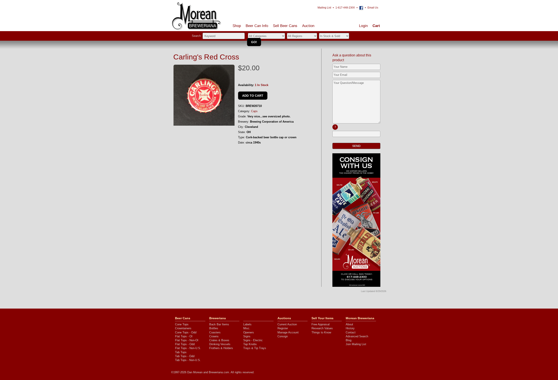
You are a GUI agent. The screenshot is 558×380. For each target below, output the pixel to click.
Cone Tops (182, 324)
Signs (246, 336)
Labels (247, 324)
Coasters (215, 332)
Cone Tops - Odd (185, 332)
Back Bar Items (219, 324)
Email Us (372, 7)
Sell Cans (285, 26)
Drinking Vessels (219, 344)
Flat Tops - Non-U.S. (188, 348)
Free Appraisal (320, 324)
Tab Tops (181, 352)
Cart (376, 26)
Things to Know (321, 332)
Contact (351, 332)
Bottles (213, 328)
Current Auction (287, 324)
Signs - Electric (253, 340)
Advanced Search (357, 336)
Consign (282, 336)
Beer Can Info (257, 26)
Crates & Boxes (219, 340)
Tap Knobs (250, 344)
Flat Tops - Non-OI (186, 340)
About (349, 324)
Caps (254, 111)
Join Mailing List (356, 344)
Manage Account (288, 332)
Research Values (322, 328)
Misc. (246, 328)
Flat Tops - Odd (185, 344)
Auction (308, 26)
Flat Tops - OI (183, 336)
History (350, 328)
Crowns (214, 336)
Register (282, 328)
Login (363, 26)
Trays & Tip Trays (254, 348)
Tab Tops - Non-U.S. (188, 360)
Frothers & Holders (221, 348)
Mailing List (324, 7)
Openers (248, 332)
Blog (348, 340)
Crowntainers (183, 328)
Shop (237, 26)
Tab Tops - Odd (184, 356)
